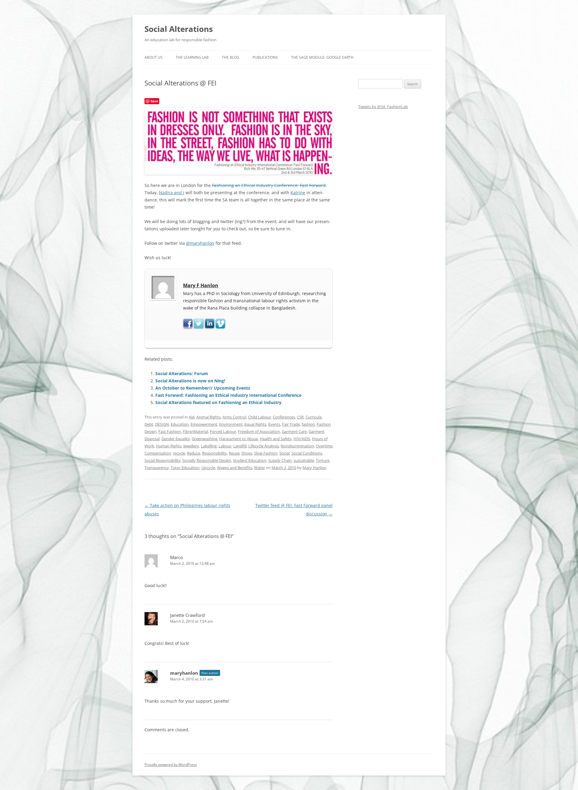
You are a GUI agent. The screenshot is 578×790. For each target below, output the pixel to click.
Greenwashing (204, 438)
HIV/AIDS (302, 438)
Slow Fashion (266, 453)
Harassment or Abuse (238, 438)
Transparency (156, 467)
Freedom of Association (259, 431)
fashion (308, 424)
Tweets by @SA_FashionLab (383, 106)
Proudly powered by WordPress (170, 764)
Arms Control (234, 417)
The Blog (230, 57)
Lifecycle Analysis (263, 446)
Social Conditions (306, 453)
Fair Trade (291, 424)
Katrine (298, 192)
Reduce (193, 453)
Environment (231, 424)
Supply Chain (280, 460)
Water (259, 467)
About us (153, 57)
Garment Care (294, 431)
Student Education (249, 460)
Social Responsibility (162, 460)
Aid (191, 417)
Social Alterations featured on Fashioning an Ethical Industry (218, 402)
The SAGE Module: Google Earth (322, 57)
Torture (322, 460)
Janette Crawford (187, 615)
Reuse (234, 453)
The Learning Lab (192, 57)
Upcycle (208, 467)
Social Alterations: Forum (181, 373)
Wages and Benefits (234, 467)
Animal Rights (208, 417)
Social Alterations (178, 28)
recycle (179, 453)
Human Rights (169, 446)
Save (154, 101)
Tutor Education (185, 467)
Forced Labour (223, 431)
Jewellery (191, 446)
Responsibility (214, 453)
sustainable (304, 460)
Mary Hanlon (314, 467)
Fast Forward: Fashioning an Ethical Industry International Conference (228, 395)
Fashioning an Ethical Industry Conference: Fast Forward (269, 185)
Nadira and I (171, 192)
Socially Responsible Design (206, 460)
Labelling (209, 446)
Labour (225, 446)
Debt (148, 424)
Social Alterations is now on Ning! (190, 381)
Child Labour (259, 417)
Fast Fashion (169, 431)
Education (180, 424)
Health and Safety (276, 438)
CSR (300, 417)
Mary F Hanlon (200, 285)
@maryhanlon (200, 243)
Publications (265, 57)
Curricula (314, 417)
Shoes (246, 453)
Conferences (284, 417)
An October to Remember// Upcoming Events (202, 388)
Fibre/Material (195, 431)
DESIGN (162, 424)
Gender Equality (175, 438)
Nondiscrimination (297, 446)
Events (274, 424)
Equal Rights (255, 424)
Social (284, 453)
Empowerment (204, 424)
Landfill (240, 446)
